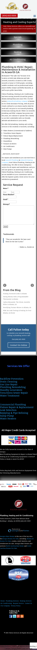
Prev (4, 285)
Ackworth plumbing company (17, 101)
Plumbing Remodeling (13, 387)
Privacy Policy (15, 606)
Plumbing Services (12, 601)
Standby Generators (11, 390)
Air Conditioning (18, 59)
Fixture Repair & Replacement (17, 407)
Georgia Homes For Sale (10, 539)
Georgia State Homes (7, 536)
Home (3, 601)
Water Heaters (8, 418)
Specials (17, 37)
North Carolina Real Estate (15, 546)
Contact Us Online (18, 345)
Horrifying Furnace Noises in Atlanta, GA (17, 307)
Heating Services (26, 601)
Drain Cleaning (8, 381)
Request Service (18, 603)
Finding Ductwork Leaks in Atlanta (15, 294)
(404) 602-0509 (9, 16)
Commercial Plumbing (13, 404)
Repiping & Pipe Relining (14, 412)
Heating (17, 52)
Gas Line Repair (8, 384)
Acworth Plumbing (11, 160)
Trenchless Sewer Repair (14, 392)
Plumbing (18, 44)
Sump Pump (7, 415)
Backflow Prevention (12, 378)
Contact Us (28, 603)
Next (32, 285)
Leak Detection (8, 410)
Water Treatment (9, 395)
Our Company (5, 606)
